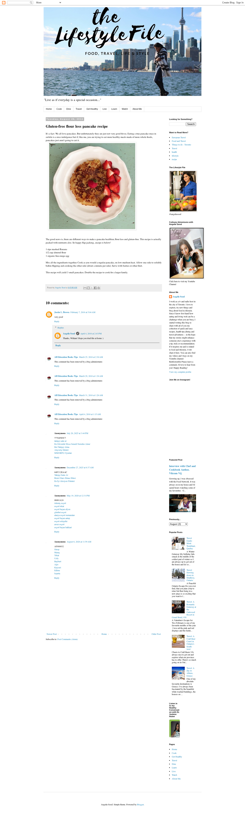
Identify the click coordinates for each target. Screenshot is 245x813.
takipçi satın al (60, 440)
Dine (68, 109)
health (174, 151)
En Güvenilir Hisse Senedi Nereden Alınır (72, 443)
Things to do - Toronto (181, 144)
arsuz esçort (59, 524)
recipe (174, 159)
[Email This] (85, 288)
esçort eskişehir (60, 521)
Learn (114, 109)
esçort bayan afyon (62, 509)
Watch (125, 109)
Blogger (140, 804)
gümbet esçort (60, 512)
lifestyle (175, 155)
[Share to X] (92, 288)
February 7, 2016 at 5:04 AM (82, 312)
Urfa (56, 558)
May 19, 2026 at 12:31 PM (78, 495)
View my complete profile (180, 371)
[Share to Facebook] (95, 288)
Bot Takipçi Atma (61, 446)
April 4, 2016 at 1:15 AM (90, 414)
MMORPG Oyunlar (63, 452)
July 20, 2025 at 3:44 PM (77, 433)
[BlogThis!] (88, 288)
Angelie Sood (69, 333)
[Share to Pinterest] (98, 288)
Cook (59, 109)
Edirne (57, 570)
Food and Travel (179, 140)
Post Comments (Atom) (67, 639)
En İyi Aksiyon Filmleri (64, 481)
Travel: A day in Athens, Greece (190, 672)
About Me (137, 109)
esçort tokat (59, 506)
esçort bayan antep (62, 518)
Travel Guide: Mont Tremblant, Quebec (191, 543)
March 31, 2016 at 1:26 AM (91, 395)
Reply (56, 321)
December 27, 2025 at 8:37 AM (80, 467)
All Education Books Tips (66, 357)
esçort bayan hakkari (63, 527)
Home (49, 109)
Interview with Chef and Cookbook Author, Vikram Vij (182, 469)
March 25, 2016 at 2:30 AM (91, 356)
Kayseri (57, 567)
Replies (61, 327)
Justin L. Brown (61, 312)
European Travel (179, 137)
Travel (79, 109)
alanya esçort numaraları (64, 515)
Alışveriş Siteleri (61, 449)
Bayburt (57, 561)
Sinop (56, 549)
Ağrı (56, 564)
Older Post (156, 633)
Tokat (56, 555)
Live (105, 109)
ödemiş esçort (60, 503)
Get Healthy (92, 109)
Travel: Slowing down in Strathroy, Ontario (191, 575)
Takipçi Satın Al (61, 474)
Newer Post (52, 633)
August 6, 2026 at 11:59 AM (79, 541)
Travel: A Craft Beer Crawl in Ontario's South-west (191, 642)
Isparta (57, 573)
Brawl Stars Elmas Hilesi (65, 478)
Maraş (57, 552)
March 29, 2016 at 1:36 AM (91, 375)
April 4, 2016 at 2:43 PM (91, 333)
